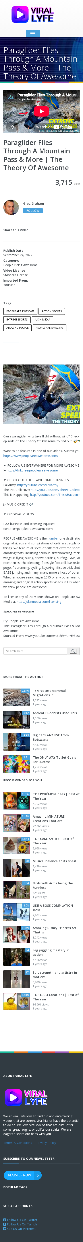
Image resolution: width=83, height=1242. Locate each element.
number (53, 538)
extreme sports (16, 319)
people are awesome (20, 311)
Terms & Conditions (17, 1143)
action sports (52, 311)
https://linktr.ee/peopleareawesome (32, 470)
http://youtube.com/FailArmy (37, 485)
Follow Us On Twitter (21, 1220)
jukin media (42, 319)
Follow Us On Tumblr (21, 1224)
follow (32, 210)
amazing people (17, 328)
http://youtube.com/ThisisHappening (56, 494)
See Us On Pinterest (21, 1229)
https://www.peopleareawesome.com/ (30, 456)
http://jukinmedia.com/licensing (39, 601)
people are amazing (49, 328)
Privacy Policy (46, 1143)
